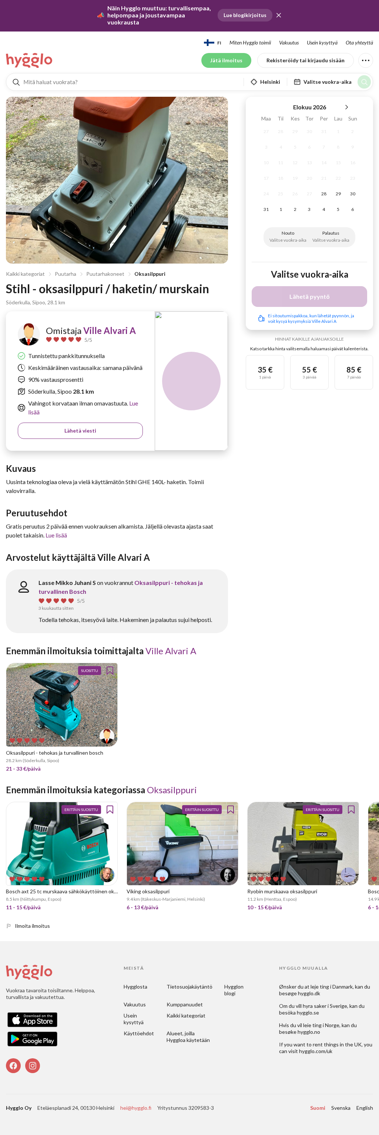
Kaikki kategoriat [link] (186, 1015)
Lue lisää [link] (56, 535)
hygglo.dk (309, 993)
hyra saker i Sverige (325, 1006)
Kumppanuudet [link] (185, 1004)
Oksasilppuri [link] (172, 789)
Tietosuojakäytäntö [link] (189, 986)
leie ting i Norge (321, 1025)
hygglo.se (308, 1012)
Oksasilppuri (149, 274)
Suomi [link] (317, 1108)
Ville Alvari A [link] (109, 330)
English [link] (364, 1108)
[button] (278, 15)
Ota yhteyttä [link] (359, 42)
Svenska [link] (341, 1108)
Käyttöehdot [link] (139, 1033)
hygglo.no (309, 1032)
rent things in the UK (337, 1044)
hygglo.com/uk (315, 1051)
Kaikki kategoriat (25, 274)
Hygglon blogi (234, 989)
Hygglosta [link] (135, 986)
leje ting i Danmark (332, 986)
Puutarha (65, 274)
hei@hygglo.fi (135, 1108)
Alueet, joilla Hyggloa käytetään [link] (188, 1036)
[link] (29, 60)
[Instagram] (32, 1065)
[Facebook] (13, 1065)
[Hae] (364, 82)
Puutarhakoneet (105, 274)
